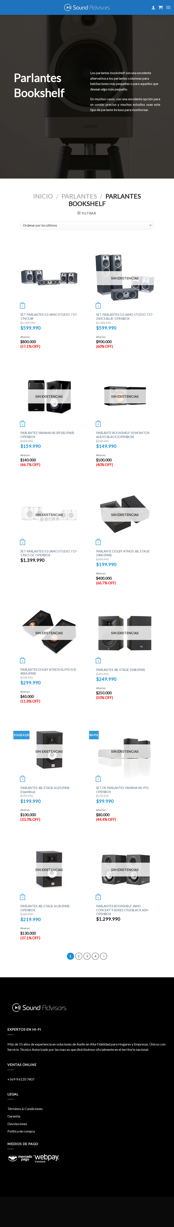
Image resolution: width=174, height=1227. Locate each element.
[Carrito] (161, 7)
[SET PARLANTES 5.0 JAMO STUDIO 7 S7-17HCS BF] (49, 277)
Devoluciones (17, 1124)
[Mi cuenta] (153, 7)
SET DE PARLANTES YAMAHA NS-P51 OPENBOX (122, 790)
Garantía (13, 1116)
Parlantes (79, 196)
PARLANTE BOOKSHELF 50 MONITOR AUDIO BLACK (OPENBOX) (122, 435)
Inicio (43, 196)
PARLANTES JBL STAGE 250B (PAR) (120, 670)
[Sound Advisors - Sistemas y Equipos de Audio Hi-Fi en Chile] (87, 7)
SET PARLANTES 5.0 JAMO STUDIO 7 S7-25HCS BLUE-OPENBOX (124, 316)
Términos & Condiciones (25, 1109)
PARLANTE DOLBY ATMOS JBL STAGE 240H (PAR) (123, 553)
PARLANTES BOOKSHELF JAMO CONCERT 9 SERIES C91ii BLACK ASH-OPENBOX (122, 910)
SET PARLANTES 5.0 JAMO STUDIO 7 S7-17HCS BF (49, 316)
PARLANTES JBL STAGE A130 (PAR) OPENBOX (44, 908)
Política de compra (21, 1131)
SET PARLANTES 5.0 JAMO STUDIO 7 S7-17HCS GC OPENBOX (49, 553)
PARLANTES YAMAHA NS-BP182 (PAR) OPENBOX (47, 435)
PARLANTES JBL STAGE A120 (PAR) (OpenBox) (44, 790)
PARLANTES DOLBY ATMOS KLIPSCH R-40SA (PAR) (48, 671)
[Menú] (168, 7)
